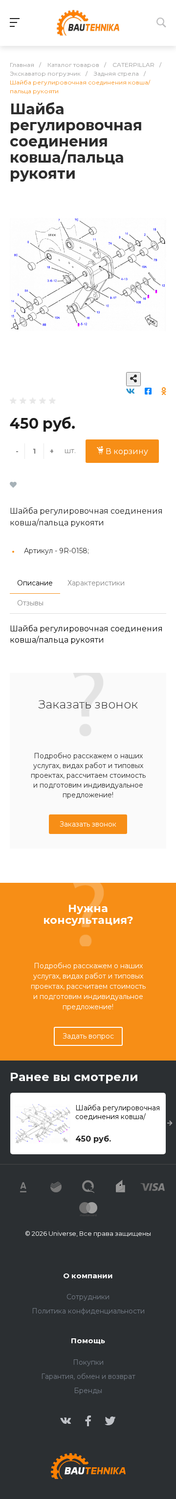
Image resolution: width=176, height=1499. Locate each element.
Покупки (88, 1362)
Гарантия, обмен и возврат (88, 1376)
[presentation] (170, 1123)
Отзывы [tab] (30, 603)
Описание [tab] (35, 583)
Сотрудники (88, 1296)
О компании (88, 1275)
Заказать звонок (88, 824)
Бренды (88, 1390)
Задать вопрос (88, 1036)
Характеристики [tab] (96, 583)
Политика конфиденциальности (88, 1311)
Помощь (88, 1340)
